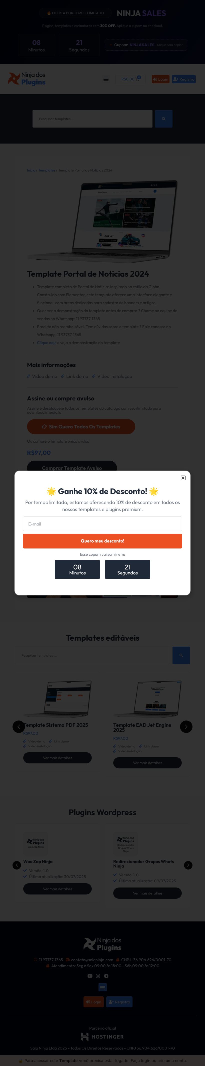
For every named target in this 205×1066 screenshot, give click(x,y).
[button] (183, 478)
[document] (102, 533)
